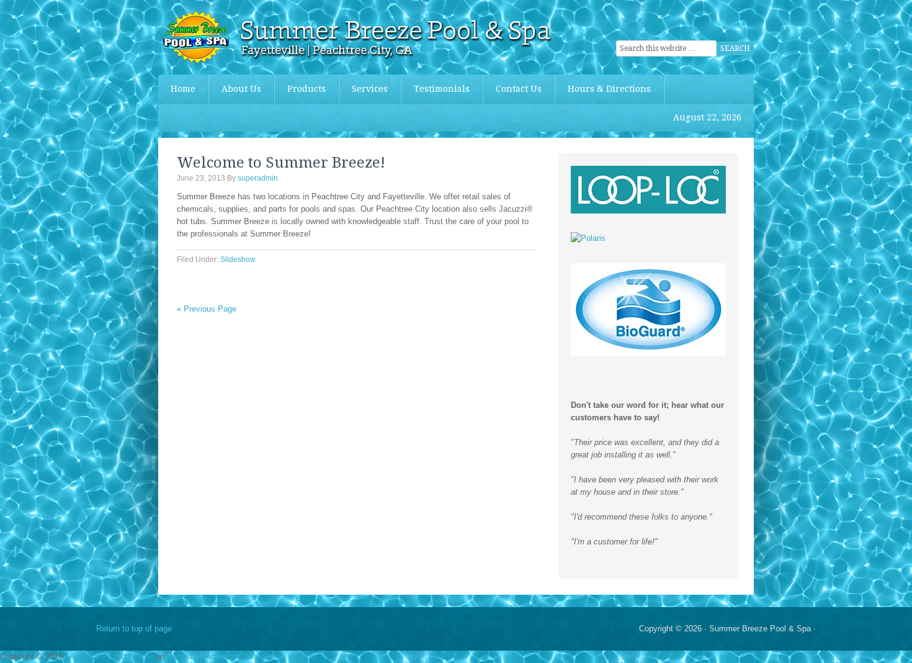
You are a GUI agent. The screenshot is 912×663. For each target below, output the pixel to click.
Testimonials (442, 89)
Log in (304, 656)
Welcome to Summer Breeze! (281, 162)
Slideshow (238, 259)
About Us (241, 89)
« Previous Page (206, 308)
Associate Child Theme (111, 656)
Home (183, 89)
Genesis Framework (203, 656)
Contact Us (519, 89)
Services (370, 89)
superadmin (258, 178)
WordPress (266, 656)
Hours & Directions (609, 89)
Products (300, 89)
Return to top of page (134, 628)
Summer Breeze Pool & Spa (251, 37)
